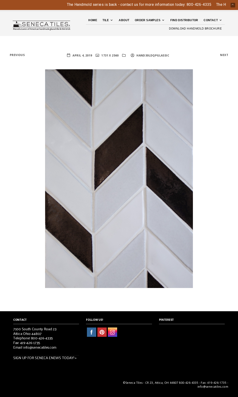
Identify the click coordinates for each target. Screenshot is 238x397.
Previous (17, 55)
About (124, 20)
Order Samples (147, 20)
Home (92, 20)
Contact (211, 20)
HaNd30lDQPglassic (152, 55)
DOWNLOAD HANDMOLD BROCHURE (195, 28)
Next (224, 55)
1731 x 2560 (110, 55)
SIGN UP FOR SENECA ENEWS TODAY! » (44, 357)
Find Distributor (184, 20)
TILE (105, 20)
